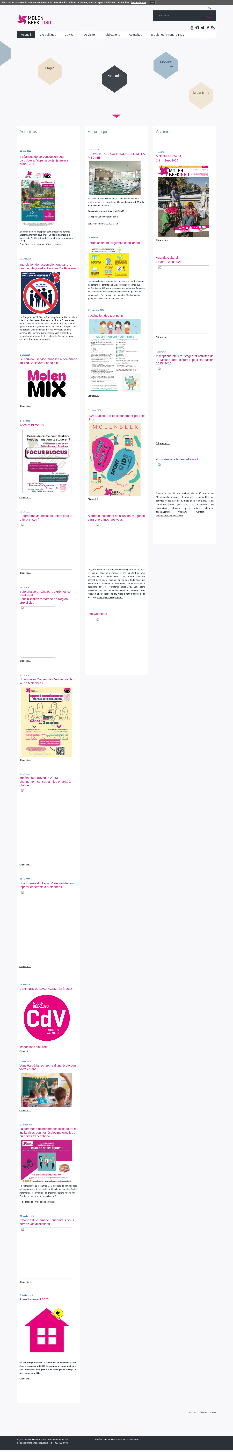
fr (214, 8)
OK (152, 3)
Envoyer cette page (208, 1412)
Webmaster (134, 1439)
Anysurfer (121, 1439)
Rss (213, 28)
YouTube (192, 28)
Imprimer (192, 1412)
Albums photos (197, 28)
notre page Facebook (106, 580)
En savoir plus (138, 2)
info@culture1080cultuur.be (169, 515)
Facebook (207, 28)
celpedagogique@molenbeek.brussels (37, 1202)
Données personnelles (104, 1439)
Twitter (202, 28)
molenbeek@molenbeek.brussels (32, 1443)
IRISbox (185, 1440)
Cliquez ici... (25, 573)
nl (209, 8)
